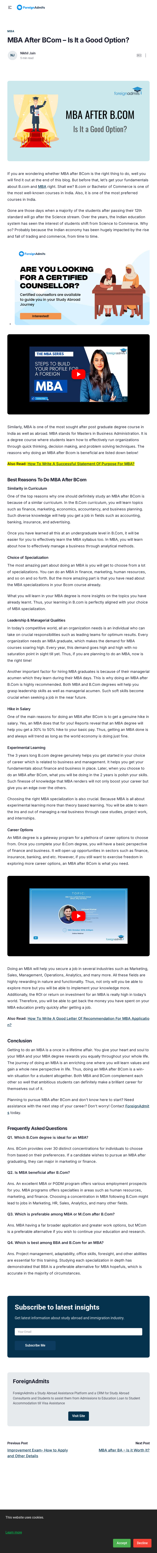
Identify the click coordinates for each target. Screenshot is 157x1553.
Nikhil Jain (28, 53)
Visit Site (78, 1416)
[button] (10, 7)
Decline (142, 1543)
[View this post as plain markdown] (139, 55)
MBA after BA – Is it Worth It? (124, 1450)
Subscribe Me (35, 1345)
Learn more (14, 1532)
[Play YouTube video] (78, 374)
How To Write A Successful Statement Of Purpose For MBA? (81, 464)
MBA (11, 31)
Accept (122, 1543)
